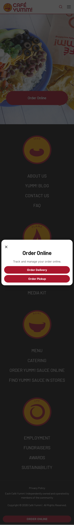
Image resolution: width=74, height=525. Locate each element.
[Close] (6, 245)
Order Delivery (37, 270)
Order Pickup (37, 278)
